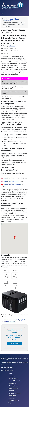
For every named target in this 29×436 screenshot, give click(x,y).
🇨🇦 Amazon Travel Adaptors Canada (11, 184)
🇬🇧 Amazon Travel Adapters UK (9, 181)
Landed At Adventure (14, 343)
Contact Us (11, 398)
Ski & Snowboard (13, 386)
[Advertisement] (14, 421)
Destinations (12, 376)
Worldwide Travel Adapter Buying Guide (14, 320)
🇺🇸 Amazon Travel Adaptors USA (10, 178)
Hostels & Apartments (14, 381)
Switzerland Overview (9, 321)
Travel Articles (12, 383)
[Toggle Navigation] (2, 14)
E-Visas (3, 362)
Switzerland (12, 46)
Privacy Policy (12, 395)
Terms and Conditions (14, 393)
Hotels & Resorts (13, 378)
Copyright (11, 390)
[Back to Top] (26, 433)
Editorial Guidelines (14, 400)
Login (10, 373)
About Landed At (13, 388)
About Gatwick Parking (7, 367)
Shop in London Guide (7, 370)
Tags (10, 403)
